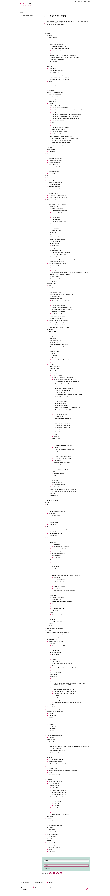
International (85, 10)
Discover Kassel (52, 101)
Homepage (21, 12)
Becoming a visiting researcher (59, 551)
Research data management (56, 520)
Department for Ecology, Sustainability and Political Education (69, 394)
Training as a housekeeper (58, 120)
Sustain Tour (53, 726)
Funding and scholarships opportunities (59, 344)
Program (57, 695)
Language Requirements (57, 270)
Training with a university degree (57, 129)
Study (58, 10)
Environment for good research (57, 597)
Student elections (57, 421)
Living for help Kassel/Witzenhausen (62, 469)
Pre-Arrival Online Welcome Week (57, 322)
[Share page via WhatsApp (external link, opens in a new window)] (54, 874)
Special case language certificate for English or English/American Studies (68, 259)
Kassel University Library (39, 885)
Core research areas (51, 526)
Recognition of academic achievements (59, 346)
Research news (53, 531)
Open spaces (51, 717)
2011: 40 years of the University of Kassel (61, 53)
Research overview (51, 504)
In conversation (53, 674)
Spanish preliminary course (56, 318)
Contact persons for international (57, 278)
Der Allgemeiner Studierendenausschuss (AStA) (64, 377)
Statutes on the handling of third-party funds (62, 601)
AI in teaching (55, 799)
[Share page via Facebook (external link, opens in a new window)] (57, 874)
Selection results (55, 245)
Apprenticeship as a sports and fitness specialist (63, 125)
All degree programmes (52, 180)
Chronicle (51, 42)
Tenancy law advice (58, 464)
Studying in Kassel (54, 265)
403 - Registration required (26, 15)
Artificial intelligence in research (59, 794)
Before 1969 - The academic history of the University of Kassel (64, 64)
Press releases (50, 816)
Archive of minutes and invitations (63, 418)
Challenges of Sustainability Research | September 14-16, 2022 (68, 702)
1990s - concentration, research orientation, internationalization (64, 57)
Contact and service (51, 766)
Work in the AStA (57, 475)
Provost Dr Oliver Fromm (55, 72)
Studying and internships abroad (56, 336)
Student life (51, 364)
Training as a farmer (56, 123)
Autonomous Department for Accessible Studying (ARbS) (68, 407)
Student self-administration (56, 370)
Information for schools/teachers (57, 237)
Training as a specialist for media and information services (65, 112)
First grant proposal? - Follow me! (61, 546)
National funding (56, 566)
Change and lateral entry (55, 250)
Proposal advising (56, 544)
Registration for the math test (58, 311)
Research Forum (54, 522)
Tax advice (56, 467)
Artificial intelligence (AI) (54, 783)
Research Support (53, 540)
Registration (56, 228)
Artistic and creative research (58, 553)
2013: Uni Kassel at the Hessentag (59, 50)
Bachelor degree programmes (55, 182)
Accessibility (51, 884)
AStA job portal (55, 487)
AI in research (55, 807)
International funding (56, 571)
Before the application (52, 199)
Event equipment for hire (54, 847)
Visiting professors (56, 661)
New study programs (53, 193)
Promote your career (54, 495)
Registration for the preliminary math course (62, 307)
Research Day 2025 (56, 599)
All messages (55, 678)
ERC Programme (57, 573)
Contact (53, 353)
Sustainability (74, 10)
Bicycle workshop (57, 454)
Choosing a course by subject (56, 208)
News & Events (53, 676)
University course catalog (39, 884)
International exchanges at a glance (55, 735)
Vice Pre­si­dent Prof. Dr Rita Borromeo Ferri (59, 79)
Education (51, 103)
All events (54, 681)
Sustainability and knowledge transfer (55, 709)
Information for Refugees (56, 276)
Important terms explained (56, 292)
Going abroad (50, 757)
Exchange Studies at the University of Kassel (60, 274)
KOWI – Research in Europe (58, 614)
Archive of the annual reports (61, 396)
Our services (53, 542)
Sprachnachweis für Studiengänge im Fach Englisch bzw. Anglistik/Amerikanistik (70, 272)
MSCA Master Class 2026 (59, 582)
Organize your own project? (60, 473)
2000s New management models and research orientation (63, 55)
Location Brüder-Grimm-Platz (55, 167)
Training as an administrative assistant (60, 127)
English (87, 1)
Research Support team (57, 621)
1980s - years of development (57, 59)
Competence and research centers (57, 511)
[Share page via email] (50, 874)
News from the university (50, 777)
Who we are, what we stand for (55, 94)
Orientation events (54, 206)
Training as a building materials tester (60, 107)
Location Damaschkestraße (55, 162)
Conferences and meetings (53, 834)
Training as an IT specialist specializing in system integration (65, 116)
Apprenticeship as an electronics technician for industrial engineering (67, 110)
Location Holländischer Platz (55, 156)
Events (51, 612)
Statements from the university (55, 825)
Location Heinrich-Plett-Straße (55, 160)
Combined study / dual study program (57, 195)
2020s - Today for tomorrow (56, 44)
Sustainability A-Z (53, 715)
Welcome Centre (52, 741)
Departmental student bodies (60, 429)
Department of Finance (60, 386)
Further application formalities (57, 261)
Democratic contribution (59, 478)
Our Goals (52, 643)
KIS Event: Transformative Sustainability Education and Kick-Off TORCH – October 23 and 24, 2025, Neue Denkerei (70, 684)
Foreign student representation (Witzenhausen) (65, 409)
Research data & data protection (59, 606)
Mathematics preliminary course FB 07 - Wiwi (60, 316)
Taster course (55, 226)
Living (50, 285)
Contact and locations (52, 154)
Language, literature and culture (59, 221)
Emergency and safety (25, 887)
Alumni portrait (52, 151)
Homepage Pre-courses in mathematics (61, 300)
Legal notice (51, 887)
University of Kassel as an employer (55, 92)
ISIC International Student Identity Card (62, 458)
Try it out (52, 223)
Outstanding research (53, 513)
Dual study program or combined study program (61, 136)
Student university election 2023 (62, 427)
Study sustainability (51, 707)
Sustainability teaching (55, 652)
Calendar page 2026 (53, 845)
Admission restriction (55, 243)
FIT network (53, 595)
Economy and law (56, 219)
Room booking (57, 440)
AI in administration (56, 810)
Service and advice (56, 438)
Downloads (54, 357)
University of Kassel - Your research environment (64, 590)
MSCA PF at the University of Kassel (62, 579)
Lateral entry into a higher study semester (61, 252)
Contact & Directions (25, 882)
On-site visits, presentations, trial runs (60, 548)
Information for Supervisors (60, 586)
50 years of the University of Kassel (60, 46)
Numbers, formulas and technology (60, 215)
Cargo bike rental (57, 451)
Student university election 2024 (62, 425)
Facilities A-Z (51, 90)
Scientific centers (54, 509)
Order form (51, 849)
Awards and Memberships (54, 515)
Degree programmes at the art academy (57, 188)
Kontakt (80, 1)
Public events (50, 827)
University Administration (54, 86)
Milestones (54, 670)
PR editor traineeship (56, 133)
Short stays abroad (54, 342)
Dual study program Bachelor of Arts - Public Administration (65, 138)
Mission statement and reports (55, 39)
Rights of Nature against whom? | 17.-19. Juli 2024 (65, 691)
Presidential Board (53, 68)
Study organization (53, 331)
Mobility (50, 720)
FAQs (53, 362)
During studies (50, 329)
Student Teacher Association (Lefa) (63, 432)
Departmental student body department (64, 388)
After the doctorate (53, 626)
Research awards (57, 557)
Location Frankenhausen (54, 171)
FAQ (54, 564)
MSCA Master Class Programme (62, 584)
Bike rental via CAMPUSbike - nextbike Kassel (64, 449)
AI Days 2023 (55, 787)
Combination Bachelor (55, 184)
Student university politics (58, 375)
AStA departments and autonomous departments (65, 379)
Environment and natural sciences (59, 210)
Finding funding (53, 559)
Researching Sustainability (56, 648)
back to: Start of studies (57, 313)
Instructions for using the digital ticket (63, 445)
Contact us (56, 592)
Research (64, 10)
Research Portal (52, 524)
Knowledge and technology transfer (55, 628)
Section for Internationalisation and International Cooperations (63, 770)
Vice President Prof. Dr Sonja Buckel (58, 75)
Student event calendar (57, 482)
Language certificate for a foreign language (60, 256)
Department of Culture (60, 392)
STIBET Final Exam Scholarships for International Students (63, 491)
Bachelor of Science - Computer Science (61, 142)
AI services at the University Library (60, 812)
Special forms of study (55, 241)
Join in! (53, 471)
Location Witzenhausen (54, 169)
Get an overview (52, 202)
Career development (56, 555)
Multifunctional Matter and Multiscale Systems (59, 529)
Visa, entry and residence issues (57, 750)
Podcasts (49, 840)
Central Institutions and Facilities (56, 88)
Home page (54, 373)
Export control (55, 610)
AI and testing (57, 805)
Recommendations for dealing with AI (58, 790)
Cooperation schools (55, 234)
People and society (56, 217)
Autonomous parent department (62, 405)
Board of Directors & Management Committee (62, 663)
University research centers (55, 507)
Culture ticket (56, 447)
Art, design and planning (57, 212)
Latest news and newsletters (55, 774)
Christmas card (52, 851)
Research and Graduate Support (54, 538)
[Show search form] (71, 1)
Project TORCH (55, 654)
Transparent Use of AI (52, 885)
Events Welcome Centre (55, 752)
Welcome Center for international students (59, 744)
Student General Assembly (59, 484)
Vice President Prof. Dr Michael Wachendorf (60, 77)
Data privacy (51, 882)
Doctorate (51, 623)
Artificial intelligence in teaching (59, 792)
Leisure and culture (54, 368)
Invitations (56, 434)
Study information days (55, 230)
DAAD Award (53, 493)
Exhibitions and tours (53, 831)
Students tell (53, 232)
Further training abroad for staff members (58, 763)
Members (54, 659)
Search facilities (24, 884)
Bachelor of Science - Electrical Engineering (61, 140)
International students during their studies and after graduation (63, 489)
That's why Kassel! (53, 281)
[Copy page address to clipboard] (61, 874)
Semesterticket (57, 443)
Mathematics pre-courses (56, 298)
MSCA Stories (57, 588)
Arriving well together (53, 99)
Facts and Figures (53, 37)
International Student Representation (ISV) (63, 456)
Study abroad (53, 338)
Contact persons (54, 755)
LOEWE (55, 568)
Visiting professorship (57, 748)
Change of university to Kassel (59, 254)
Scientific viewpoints (53, 823)
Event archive (55, 687)
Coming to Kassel (51, 739)
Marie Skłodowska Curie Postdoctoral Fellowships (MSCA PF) (66, 575)
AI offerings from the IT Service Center (60, 814)
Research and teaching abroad (55, 761)
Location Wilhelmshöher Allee (55, 158)
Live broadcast (58, 697)
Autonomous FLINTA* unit (61, 401)
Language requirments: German (59, 268)
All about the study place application (57, 239)
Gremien (50, 81)
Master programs (52, 191)
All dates (52, 730)
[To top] (88, 889)
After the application (51, 283)
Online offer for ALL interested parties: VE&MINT (63, 309)
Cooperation (51, 737)
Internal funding (55, 562)
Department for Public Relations (62, 390)
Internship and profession (54, 333)
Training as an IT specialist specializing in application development (67, 114)
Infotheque (51, 724)
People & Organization (55, 657)
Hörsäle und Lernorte (55, 366)
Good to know (57, 577)
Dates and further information (58, 305)
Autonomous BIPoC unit (60, 403)
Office (53, 665)
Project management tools (58, 608)
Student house (55, 480)
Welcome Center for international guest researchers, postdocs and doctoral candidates (69, 746)
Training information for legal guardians (59, 145)
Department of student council (62, 383)
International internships (55, 340)
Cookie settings (24, 889)
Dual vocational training (55, 105)
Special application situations (57, 248)
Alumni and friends (51, 149)
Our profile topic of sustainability (56, 634)
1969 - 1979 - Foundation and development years (61, 61)
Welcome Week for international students (59, 325)
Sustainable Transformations (55, 533)
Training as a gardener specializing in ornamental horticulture (65, 118)
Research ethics (55, 603)
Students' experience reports (56, 349)
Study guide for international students (57, 263)
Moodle (36, 887)
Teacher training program (54, 186)
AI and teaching (57, 801)
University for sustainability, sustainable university (58, 632)
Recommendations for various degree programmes (63, 303)
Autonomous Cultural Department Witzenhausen (66, 412)
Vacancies (49, 147)
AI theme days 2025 (54, 785)
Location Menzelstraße (54, 164)
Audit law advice (57, 460)
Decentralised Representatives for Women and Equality (64, 667)
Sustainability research (52, 639)
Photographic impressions (61, 700)
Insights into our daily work (55, 97)
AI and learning (57, 803)
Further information (54, 351)
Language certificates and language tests (61, 359)
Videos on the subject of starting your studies (59, 327)
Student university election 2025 (62, 423)
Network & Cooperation (55, 672)
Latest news (54, 355)
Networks (51, 722)
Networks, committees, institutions (56, 517)
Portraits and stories (51, 836)
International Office (53, 768)
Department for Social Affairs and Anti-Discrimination (67, 381)
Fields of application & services (57, 796)
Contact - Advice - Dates (52, 500)
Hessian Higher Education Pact (56, 781)
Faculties (51, 83)
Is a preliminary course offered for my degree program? (62, 294)
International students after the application (58, 320)
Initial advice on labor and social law (62, 462)
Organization (50, 66)
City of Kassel (52, 173)
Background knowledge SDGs (55, 637)
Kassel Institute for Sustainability (56, 641)
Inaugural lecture (55, 650)
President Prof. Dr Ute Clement (57, 70)
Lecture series (52, 829)
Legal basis (56, 436)
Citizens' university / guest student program (58, 197)
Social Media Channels (39, 882)
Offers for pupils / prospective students (57, 204)
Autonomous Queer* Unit (60, 399)
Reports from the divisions (54, 821)
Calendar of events (53, 498)
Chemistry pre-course (55, 296)
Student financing (53, 287)
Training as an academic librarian (59, 131)
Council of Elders (59, 416)
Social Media (50, 838)
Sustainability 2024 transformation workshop (64, 689)
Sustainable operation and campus (55, 711)
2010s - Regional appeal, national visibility (59, 48)
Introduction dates (53, 290)
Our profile (49, 35)
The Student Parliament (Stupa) (61, 414)
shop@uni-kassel (51, 842)
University (50, 10)
